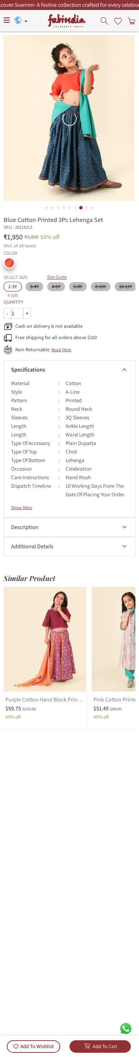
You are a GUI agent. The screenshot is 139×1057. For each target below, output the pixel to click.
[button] (9, 263)
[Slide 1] (46, 207)
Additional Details (32, 546)
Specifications (28, 369)
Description (24, 527)
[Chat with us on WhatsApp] (126, 1028)
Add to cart (105, 1046)
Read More (61, 350)
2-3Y (12, 286)
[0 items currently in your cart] (130, 21)
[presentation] (105, 21)
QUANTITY (13, 302)
